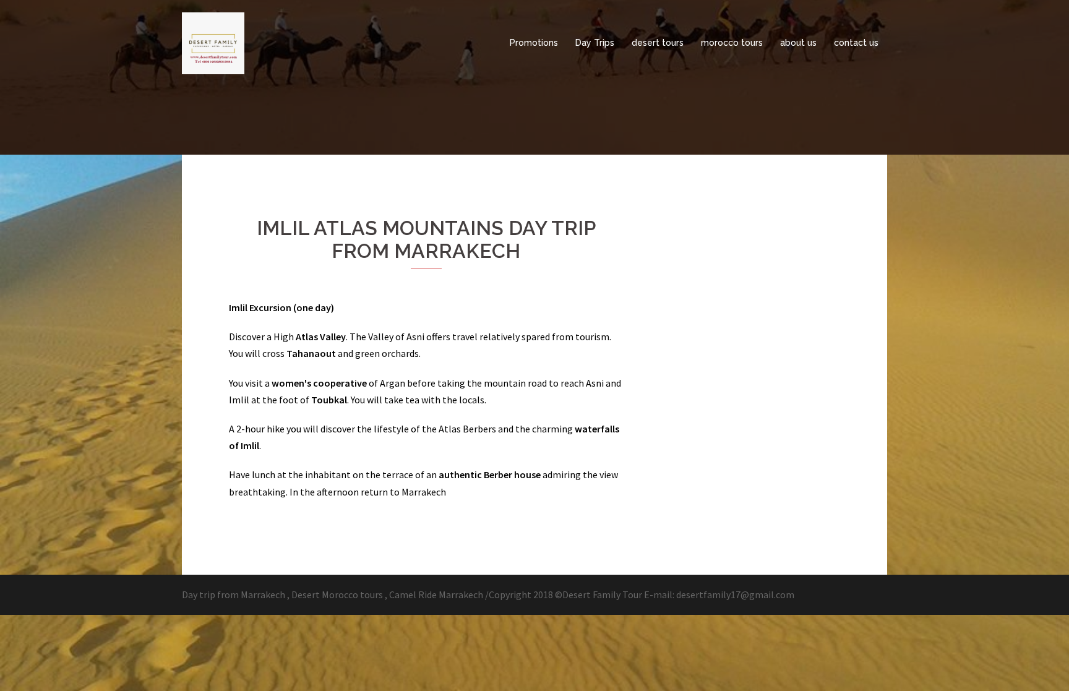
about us (798, 43)
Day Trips (594, 43)
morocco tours (732, 43)
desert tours (658, 43)
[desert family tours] (213, 42)
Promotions (534, 43)
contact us (856, 43)
